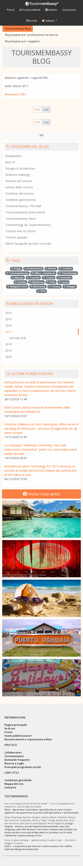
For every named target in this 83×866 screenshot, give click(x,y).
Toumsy (55, 286)
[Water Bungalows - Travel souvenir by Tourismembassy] (41, 519)
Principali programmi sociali (22, 767)
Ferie (52, 282)
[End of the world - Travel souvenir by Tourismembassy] (41, 638)
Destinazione (34, 268)
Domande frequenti (17, 760)
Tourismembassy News (20, 218)
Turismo (67, 268)
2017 (8, 332)
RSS (42, 135)
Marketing (39, 286)
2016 (8, 325)
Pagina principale (15, 725)
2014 (8, 313)
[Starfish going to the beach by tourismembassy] (41, 598)
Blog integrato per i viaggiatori (22, 41)
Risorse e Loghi (14, 763)
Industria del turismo (18, 181)
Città (43, 291)
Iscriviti (33, 20)
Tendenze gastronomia (20, 200)
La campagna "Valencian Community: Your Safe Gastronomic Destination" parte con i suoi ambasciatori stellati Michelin (40, 449)
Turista (49, 277)
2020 (8, 357)
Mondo (52, 268)
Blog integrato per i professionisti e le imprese (31, 35)
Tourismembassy (18, 273)
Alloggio (71, 286)
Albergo (18, 277)
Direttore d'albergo (17, 175)
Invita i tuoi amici (43, 494)
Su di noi (9, 728)
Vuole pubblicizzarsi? (18, 735)
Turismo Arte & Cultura (20, 231)
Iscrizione (70, 10)
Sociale (21, 282)
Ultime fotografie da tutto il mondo (28, 243)
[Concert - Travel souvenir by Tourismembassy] (41, 558)
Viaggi (17, 268)
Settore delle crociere (19, 187)
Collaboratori (13, 752)
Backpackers (13, 156)
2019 (8, 350)
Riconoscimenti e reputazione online (28, 739)
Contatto (10, 787)
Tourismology (69, 273)
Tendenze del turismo (19, 193)
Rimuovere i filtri (15, 94)
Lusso (64, 282)
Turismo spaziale (16, 237)
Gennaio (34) (17, 338)
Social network (31, 10)
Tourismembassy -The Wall (23, 206)
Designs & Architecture (20, 168)
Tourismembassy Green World (25, 212)
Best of (10, 162)
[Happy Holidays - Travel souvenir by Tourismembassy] (41, 677)
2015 (8, 319)
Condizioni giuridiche (18, 780)
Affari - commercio (44, 273)
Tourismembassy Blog (17, 28)
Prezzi (11, 10)
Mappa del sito (13, 784)
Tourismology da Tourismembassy (28, 225)
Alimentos (37, 282)
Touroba (34, 277)
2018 (8, 344)
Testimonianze (14, 756)
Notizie (52, 10)
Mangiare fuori (18, 286)
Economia (65, 277)
